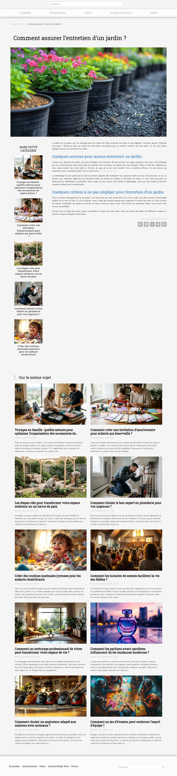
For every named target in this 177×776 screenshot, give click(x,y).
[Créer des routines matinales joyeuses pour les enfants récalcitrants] (28, 331)
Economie (25, 12)
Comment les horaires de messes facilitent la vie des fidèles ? (124, 577)
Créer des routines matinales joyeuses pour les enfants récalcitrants (28, 350)
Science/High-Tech (120, 12)
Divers (153, 12)
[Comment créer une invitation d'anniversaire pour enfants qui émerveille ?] (28, 210)
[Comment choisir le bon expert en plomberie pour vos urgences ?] (28, 293)
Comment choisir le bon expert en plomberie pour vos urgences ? (28, 311)
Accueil (13, 24)
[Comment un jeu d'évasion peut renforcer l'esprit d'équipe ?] (126, 695)
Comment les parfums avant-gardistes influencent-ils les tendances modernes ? (119, 650)
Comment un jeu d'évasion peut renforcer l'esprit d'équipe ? (125, 723)
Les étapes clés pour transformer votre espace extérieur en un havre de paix (28, 272)
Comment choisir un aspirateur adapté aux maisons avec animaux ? (45, 723)
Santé (88, 12)
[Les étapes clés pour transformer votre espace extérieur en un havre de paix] (28, 253)
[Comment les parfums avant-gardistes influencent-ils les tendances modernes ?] (126, 622)
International (57, 12)
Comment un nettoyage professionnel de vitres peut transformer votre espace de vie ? (48, 650)
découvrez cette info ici (109, 170)
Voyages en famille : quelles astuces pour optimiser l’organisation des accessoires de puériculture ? (28, 187)
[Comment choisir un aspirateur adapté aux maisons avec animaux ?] (51, 695)
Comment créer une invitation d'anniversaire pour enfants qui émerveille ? (28, 231)
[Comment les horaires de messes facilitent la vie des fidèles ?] (126, 549)
